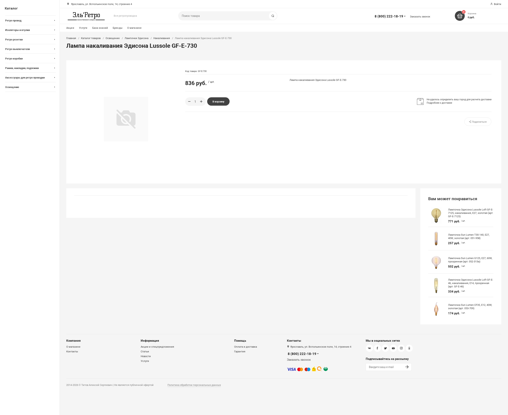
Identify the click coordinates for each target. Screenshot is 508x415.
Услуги (83, 27)
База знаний (100, 27)
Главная (71, 38)
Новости (146, 356)
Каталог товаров (91, 38)
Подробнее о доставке (439, 102)
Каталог (11, 8)
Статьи (145, 351)
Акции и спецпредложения (157, 346)
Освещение (113, 38)
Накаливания (161, 38)
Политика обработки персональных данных (194, 384)
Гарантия (239, 351)
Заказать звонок (420, 16)
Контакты (72, 351)
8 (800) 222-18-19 (389, 16)
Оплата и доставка (245, 346)
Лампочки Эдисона (136, 38)
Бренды (117, 27)
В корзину (218, 101)
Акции (70, 27)
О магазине (134, 27)
